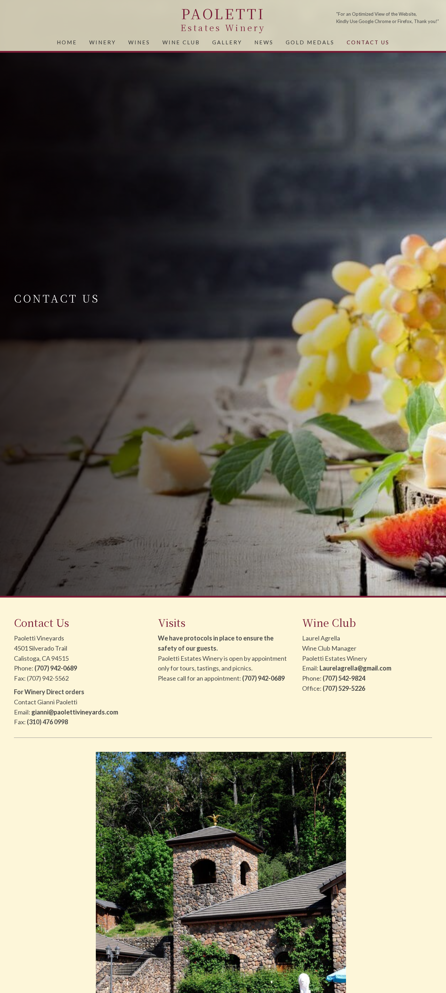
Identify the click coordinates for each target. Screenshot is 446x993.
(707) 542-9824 (344, 678)
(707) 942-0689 (55, 668)
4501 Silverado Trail (40, 648)
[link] (67, 41)
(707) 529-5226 (344, 688)
